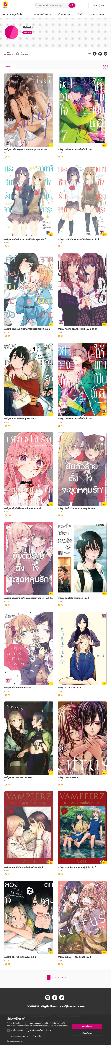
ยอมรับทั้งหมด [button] (87, 1026)
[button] (38, 1041)
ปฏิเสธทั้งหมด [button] (87, 1033)
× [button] (108, 1018)
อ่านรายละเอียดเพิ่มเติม (59, 1026)
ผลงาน (8, 66)
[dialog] (55, 1030)
